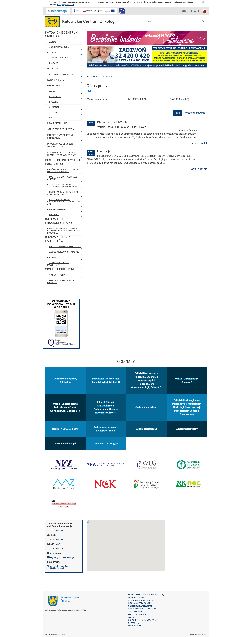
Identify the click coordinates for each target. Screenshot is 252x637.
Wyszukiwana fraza (97, 99)
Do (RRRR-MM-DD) (179, 99)
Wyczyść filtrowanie (195, 112)
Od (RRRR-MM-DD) (138, 99)
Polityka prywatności (65, 5)
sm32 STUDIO (202, 634)
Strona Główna (93, 76)
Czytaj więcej (199, 143)
